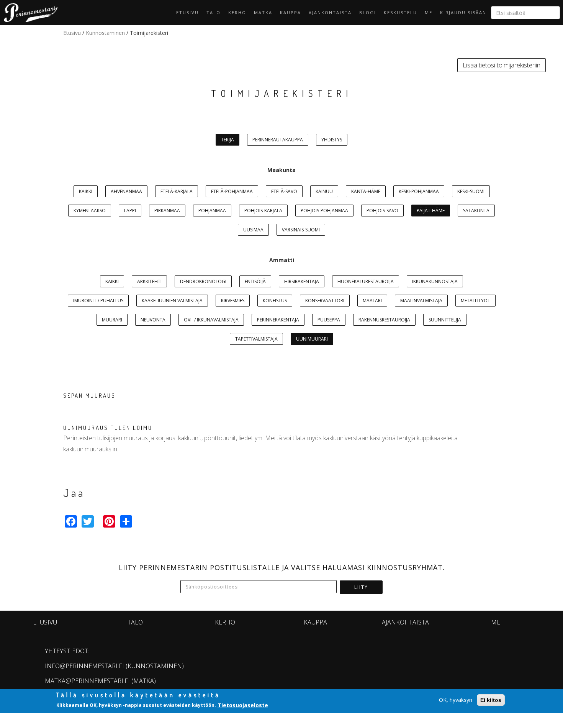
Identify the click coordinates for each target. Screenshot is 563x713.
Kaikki (85, 191)
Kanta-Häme (365, 191)
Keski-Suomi (470, 191)
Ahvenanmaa (126, 191)
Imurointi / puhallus (98, 300)
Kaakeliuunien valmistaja (172, 300)
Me (428, 12)
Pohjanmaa (212, 210)
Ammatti (281, 260)
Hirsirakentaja (301, 281)
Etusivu (187, 12)
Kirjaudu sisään (463, 12)
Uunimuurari (312, 339)
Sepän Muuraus (89, 395)
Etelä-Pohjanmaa (232, 191)
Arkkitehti (149, 281)
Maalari (372, 300)
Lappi (130, 210)
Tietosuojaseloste (243, 704)
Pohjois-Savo (382, 210)
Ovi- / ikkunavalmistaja (211, 319)
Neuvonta (153, 319)
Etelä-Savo (284, 191)
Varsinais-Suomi (301, 229)
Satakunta (476, 210)
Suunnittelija (445, 319)
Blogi (367, 12)
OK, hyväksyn (455, 699)
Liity (361, 587)
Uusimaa (253, 229)
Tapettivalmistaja (256, 339)
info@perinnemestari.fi (84, 666)
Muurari (112, 319)
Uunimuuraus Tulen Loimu (107, 427)
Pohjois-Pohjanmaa (324, 210)
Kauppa (290, 12)
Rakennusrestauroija (384, 319)
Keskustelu (400, 12)
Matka (263, 12)
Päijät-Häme (431, 210)
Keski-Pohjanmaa (419, 191)
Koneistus (275, 300)
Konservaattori (324, 300)
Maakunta (281, 170)
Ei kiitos (490, 700)
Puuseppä (329, 319)
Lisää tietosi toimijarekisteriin (501, 65)
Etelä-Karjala (176, 191)
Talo (213, 12)
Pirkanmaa (167, 210)
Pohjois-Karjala (263, 210)
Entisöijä (255, 281)
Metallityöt (475, 300)
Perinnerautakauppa (277, 139)
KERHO (237, 12)
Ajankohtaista (330, 12)
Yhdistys (331, 139)
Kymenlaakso (90, 210)
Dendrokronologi (203, 281)
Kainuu (324, 191)
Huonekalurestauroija (365, 281)
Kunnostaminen (105, 32)
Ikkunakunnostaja (435, 281)
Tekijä (227, 139)
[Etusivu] (28, 12)
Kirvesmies (232, 300)
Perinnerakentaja (278, 319)
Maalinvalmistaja (421, 300)
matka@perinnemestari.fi (87, 681)
